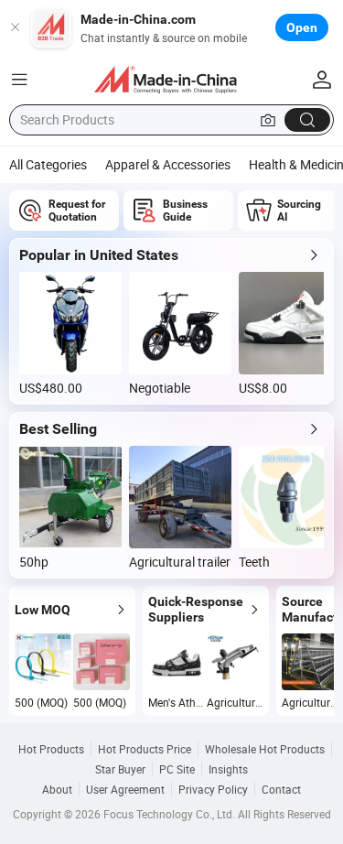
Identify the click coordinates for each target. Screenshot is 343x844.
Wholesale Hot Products (265, 748)
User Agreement (125, 789)
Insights (228, 769)
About (57, 789)
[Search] (307, 120)
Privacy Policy (213, 789)
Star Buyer (120, 769)
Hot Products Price (144, 748)
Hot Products (51, 748)
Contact (281, 789)
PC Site (177, 769)
